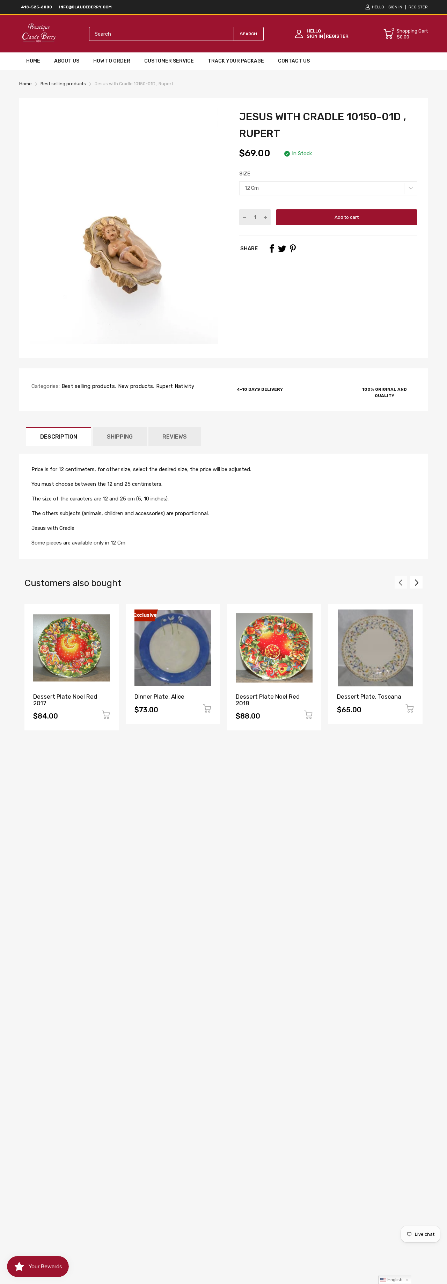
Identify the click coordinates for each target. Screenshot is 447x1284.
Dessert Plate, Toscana (369, 696)
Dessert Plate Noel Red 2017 (65, 700)
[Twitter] (282, 248)
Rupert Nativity (174, 386)
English (394, 1279)
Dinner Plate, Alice (159, 696)
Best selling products (87, 386)
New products (134, 386)
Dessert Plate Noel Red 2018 (268, 700)
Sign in (395, 7)
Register (418, 7)
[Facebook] (272, 248)
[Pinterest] (292, 248)
